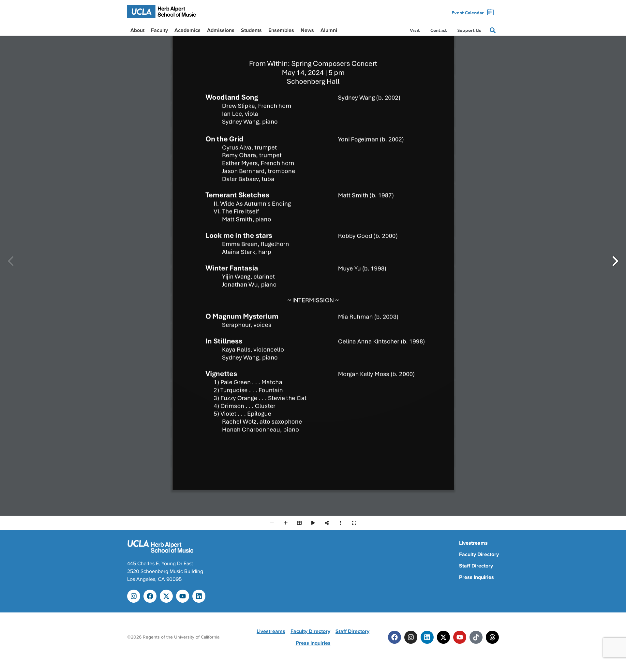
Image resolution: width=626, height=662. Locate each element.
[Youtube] (182, 596)
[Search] (493, 30)
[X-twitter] (166, 596)
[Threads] (492, 637)
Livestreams (473, 543)
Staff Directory (476, 566)
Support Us (469, 30)
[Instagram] (133, 596)
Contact (438, 30)
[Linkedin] (198, 596)
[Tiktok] (476, 637)
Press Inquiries (476, 577)
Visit (415, 30)
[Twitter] (443, 637)
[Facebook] (149, 596)
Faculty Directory (479, 554)
